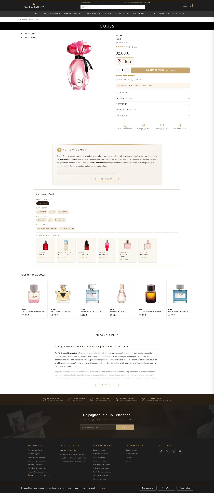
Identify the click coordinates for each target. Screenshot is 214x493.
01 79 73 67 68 (68, 450)
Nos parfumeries (132, 454)
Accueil (23, 19)
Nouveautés (138, 13)
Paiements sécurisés (35, 465)
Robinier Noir (60, 220)
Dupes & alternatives (100, 475)
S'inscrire (125, 427)
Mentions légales (34, 454)
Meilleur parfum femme (101, 465)
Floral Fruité (42, 203)
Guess (31, 19)
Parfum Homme (71, 13)
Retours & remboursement (37, 472)
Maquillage (121, 13)
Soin (106, 13)
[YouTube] (180, 451)
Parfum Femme (51, 13)
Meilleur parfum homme (101, 468)
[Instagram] (173, 451)
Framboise (42, 212)
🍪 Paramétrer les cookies (38, 475)
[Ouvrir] (21, 33)
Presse (128, 457)
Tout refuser (166, 488)
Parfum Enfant (91, 13)
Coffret (34, 13)
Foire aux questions (35, 450)
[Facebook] (161, 451)
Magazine (164, 13)
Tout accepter (148, 488)
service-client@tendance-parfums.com (73, 454)
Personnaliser (185, 488)
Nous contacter (85, 2)
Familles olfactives (100, 461)
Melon (52, 212)
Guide (150, 13)
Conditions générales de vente (38, 461)
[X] (167, 451)
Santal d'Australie (67, 228)
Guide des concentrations (102, 472)
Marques (177, 13)
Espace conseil (131, 450)
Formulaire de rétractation (37, 468)
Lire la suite (105, 179)
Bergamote (62, 212)
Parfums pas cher (99, 479)
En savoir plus (99, 488)
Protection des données (36, 457)
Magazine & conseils (100, 454)
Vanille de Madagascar (47, 228)
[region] (107, 399)
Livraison (129, 461)
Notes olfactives (99, 457)
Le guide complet (99, 450)
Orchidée (41, 220)
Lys (50, 220)
